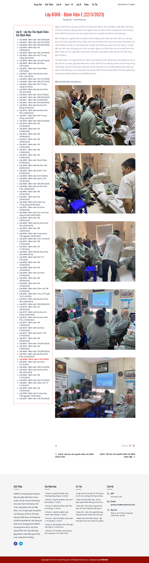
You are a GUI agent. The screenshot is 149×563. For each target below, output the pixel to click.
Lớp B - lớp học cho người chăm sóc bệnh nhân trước (74, 455)
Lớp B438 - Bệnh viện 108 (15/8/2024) (34, 39)
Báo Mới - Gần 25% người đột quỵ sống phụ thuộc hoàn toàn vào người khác (90, 513)
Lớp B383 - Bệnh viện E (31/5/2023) (33, 176)
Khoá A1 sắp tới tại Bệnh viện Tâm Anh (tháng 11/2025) (58, 507)
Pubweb (104, 559)
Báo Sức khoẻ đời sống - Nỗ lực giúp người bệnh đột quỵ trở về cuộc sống (89, 500)
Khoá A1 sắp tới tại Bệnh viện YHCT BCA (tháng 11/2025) (59, 500)
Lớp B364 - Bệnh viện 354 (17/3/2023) (34, 380)
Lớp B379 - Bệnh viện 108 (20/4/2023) (34, 304)
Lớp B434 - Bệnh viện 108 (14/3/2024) (34, 53)
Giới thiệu (49, 4)
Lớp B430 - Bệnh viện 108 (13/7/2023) (34, 81)
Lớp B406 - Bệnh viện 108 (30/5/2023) (34, 184)
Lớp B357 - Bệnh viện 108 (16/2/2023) (34, 398)
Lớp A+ (59, 4)
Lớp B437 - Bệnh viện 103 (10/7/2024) (34, 42)
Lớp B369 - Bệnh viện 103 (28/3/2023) (34, 351)
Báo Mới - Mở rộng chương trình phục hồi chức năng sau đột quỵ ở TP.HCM (89, 507)
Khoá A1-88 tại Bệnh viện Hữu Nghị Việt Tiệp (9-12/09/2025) (59, 525)
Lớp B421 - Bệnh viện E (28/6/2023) (33, 100)
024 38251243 (116, 497)
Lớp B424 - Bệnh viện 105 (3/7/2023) (34, 94)
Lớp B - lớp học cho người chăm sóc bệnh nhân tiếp (117, 455)
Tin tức (95, 4)
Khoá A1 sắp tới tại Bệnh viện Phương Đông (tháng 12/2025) (56, 494)
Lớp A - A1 (69, 4)
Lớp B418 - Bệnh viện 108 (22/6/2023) (34, 121)
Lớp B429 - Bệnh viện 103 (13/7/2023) (34, 79)
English (132, 4)
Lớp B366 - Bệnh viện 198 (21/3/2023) (34, 367)
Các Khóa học (80, 19)
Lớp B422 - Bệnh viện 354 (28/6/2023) (34, 102)
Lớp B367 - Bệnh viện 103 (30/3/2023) (34, 343)
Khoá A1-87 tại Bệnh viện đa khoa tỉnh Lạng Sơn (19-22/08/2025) (58, 532)
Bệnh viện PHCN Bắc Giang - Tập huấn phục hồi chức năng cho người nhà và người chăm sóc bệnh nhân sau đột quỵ (89, 519)
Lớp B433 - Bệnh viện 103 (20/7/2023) (34, 60)
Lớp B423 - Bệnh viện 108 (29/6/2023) (34, 97)
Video (86, 4)
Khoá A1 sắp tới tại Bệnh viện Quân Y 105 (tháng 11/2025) (59, 519)
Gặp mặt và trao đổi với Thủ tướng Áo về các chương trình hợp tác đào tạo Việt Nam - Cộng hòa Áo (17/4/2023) (89, 494)
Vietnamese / (123, 4)
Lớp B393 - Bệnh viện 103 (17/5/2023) (34, 239)
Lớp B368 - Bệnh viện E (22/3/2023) (34, 359)
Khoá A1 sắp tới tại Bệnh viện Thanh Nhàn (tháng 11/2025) (56, 513)
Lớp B (78, 4)
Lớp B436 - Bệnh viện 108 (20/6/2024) (34, 45)
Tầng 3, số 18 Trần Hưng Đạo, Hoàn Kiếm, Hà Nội (122, 514)
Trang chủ (38, 4)
